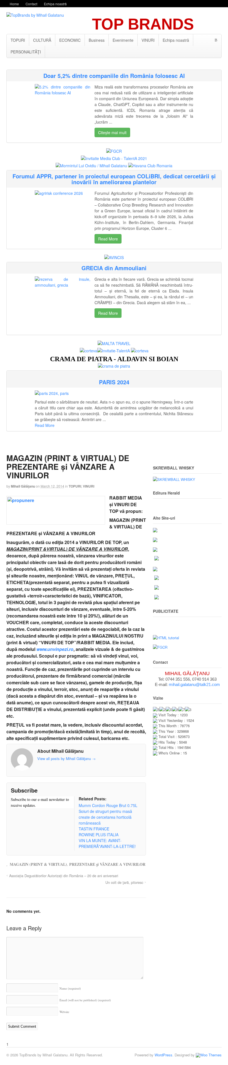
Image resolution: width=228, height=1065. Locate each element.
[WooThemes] (209, 1054)
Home (14, 3)
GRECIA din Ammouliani (114, 268)
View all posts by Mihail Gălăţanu (66, 758)
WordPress (163, 1054)
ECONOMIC (70, 40)
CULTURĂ (42, 40)
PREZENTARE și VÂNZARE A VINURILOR (107, 864)
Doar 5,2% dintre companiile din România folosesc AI (114, 76)
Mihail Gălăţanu (23, 486)
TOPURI (18, 40)
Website (64, 1012)
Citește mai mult (112, 132)
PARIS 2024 (114, 382)
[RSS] (15, 816)
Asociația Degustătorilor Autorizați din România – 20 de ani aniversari (63, 875)
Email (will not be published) (85, 1000)
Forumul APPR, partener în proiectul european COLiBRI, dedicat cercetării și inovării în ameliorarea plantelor (114, 179)
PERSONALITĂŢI (26, 52)
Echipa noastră (55, 3)
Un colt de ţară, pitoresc (124, 882)
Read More (108, 239)
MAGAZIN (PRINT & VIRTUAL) (38, 864)
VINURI (148, 40)
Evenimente (123, 40)
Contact (31, 3)
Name (70, 988)
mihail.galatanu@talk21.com (194, 684)
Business (97, 40)
